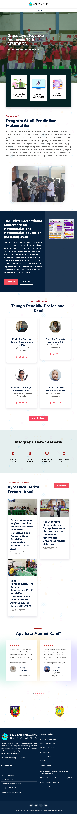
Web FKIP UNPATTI (7, 775)
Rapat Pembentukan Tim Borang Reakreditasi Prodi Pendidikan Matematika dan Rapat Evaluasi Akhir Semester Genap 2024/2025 (21, 593)
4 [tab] (39, 693)
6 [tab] (43, 693)
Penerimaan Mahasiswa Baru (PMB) (12, 784)
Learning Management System (11, 792)
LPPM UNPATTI (45, 752)
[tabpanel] (21, 661)
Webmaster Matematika (18, 551)
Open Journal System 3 (8, 788)
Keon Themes (58, 810)
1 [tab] (33, 693)
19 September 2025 (17, 611)
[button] (38, 10)
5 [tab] (41, 693)
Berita (12, 501)
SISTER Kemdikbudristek (48, 739)
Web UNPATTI (6, 771)
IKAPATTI (43, 760)
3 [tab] (37, 693)
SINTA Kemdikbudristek (47, 748)
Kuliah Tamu (53, 501)
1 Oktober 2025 (48, 549)
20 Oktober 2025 (16, 553)
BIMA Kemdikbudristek (47, 743)
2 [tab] (35, 693)
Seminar (19, 501)
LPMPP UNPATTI (45, 756)
